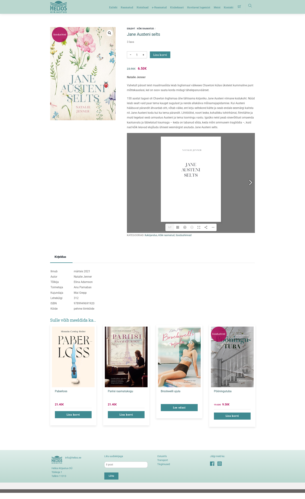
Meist (217, 7)
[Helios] (58, 6)
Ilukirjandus (151, 235)
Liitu (111, 475)
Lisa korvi (160, 55)
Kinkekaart (177, 7)
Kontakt (228, 7)
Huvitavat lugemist (198, 7)
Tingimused (163, 464)
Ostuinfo (162, 456)
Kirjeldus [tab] (60, 257)
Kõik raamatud (145, 28)
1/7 (169, 227)
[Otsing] (250, 6)
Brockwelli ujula (170, 391)
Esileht (113, 7)
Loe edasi (179, 407)
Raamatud (127, 7)
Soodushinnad (184, 235)
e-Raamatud (159, 7)
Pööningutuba (223, 391)
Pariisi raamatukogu (120, 391)
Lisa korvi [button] (73, 414)
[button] (109, 33)
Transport (162, 460)
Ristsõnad (143, 7)
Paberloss (61, 391)
